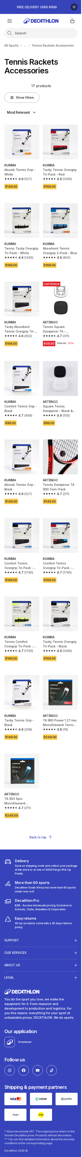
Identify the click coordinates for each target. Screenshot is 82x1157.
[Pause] (74, 6)
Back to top (38, 837)
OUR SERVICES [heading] (15, 938)
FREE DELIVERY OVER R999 (37, 7)
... (25, 45)
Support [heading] (11, 925)
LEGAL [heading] (9, 963)
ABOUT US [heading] (12, 950)
